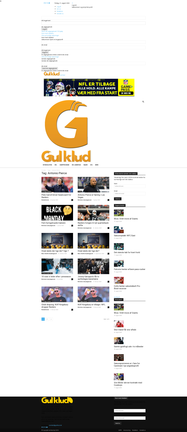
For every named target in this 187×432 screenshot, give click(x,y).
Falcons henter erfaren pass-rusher (129, 269)
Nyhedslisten (47, 165)
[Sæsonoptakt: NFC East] (130, 229)
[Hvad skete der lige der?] (93, 241)
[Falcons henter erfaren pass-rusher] (130, 263)
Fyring (79, 191)
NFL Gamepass (76, 165)
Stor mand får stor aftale (125, 330)
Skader (80, 219)
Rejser (86, 165)
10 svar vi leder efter (47, 273)
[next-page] (51, 319)
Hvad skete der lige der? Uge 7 (55, 251)
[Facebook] (44, 3)
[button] (143, 102)
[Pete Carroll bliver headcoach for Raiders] (57, 184)
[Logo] (66, 149)
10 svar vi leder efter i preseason (56, 276)
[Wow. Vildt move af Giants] (130, 212)
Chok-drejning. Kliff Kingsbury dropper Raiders (54, 305)
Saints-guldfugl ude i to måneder (128, 346)
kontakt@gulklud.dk (55, 425)
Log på (59, 6)
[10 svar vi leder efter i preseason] (57, 266)
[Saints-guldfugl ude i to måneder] (130, 340)
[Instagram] (45, 3)
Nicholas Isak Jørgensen (85, 200)
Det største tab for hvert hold (127, 252)
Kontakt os (143, 430)
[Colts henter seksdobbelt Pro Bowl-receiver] (130, 280)
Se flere (116, 297)
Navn (115, 183)
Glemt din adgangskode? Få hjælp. (52, 31)
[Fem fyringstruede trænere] (57, 212)
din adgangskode (46, 27)
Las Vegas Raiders (46, 191)
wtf (43, 247)
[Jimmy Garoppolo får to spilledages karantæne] (93, 266)
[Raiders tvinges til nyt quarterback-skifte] (93, 212)
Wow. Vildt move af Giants (126, 219)
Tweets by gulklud (83, 398)
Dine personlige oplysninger (50, 35)
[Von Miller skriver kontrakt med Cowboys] (130, 376)
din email (44, 45)
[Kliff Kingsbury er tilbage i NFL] (93, 294)
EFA (91, 165)
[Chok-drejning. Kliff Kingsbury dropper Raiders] (57, 294)
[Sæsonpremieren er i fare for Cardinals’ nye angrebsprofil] (130, 357)
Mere (96, 165)
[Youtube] (49, 3)
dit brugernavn (46, 20)
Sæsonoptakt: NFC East (124, 235)
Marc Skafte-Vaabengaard (49, 253)
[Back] (72, 3)
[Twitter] (47, 3)
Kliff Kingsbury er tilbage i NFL (91, 304)
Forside (43, 170)
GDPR (120, 430)
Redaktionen (45, 200)
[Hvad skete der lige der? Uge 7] (57, 241)
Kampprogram (64, 165)
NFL (56, 165)
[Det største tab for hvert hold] (130, 246)
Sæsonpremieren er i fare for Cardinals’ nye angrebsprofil (127, 364)
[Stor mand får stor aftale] (130, 323)
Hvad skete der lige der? (88, 251)
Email (115, 191)
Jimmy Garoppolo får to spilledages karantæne (88, 277)
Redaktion (135, 430)
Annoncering (126, 430)
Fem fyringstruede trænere (53, 223)
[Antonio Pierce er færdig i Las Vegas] (93, 184)
